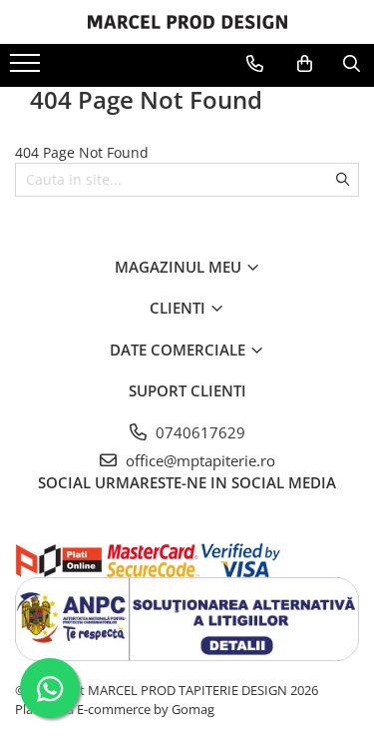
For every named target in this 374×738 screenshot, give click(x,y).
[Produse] (27, 69)
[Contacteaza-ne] (254, 64)
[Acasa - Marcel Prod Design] (187, 22)
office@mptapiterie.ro (198, 460)
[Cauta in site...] (351, 64)
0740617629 (198, 432)
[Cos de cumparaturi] (304, 64)
